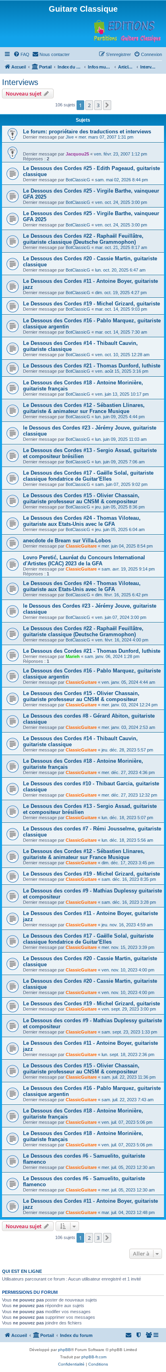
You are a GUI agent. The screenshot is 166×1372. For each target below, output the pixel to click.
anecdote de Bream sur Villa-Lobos (67, 541)
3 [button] (98, 105)
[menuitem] (21, 54)
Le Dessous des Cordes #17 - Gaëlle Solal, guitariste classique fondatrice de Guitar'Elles (88, 476)
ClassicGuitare (81, 546)
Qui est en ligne (22, 1271)
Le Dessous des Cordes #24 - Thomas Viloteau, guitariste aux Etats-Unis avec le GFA (82, 521)
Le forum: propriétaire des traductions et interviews (87, 132)
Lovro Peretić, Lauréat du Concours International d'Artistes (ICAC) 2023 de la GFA (84, 560)
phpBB (64, 1349)
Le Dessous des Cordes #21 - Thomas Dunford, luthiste (91, 366)
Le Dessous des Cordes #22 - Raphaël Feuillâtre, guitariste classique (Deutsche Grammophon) (83, 239)
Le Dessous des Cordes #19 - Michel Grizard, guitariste (91, 304)
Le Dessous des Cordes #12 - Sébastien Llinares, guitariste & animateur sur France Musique (84, 408)
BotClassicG (78, 179)
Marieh (73, 656)
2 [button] (89, 105)
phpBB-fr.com (93, 1357)
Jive (70, 137)
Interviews (20, 82)
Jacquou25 (77, 154)
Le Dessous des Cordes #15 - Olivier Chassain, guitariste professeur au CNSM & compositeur (81, 498)
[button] (107, 105)
